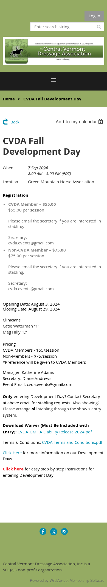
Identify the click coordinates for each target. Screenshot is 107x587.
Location (10, 181)
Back (14, 122)
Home (9, 99)
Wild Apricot (59, 580)
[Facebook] (43, 531)
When (8, 167)
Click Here (12, 452)
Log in (94, 15)
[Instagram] (64, 531)
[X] (53, 531)
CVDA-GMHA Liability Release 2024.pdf (55, 431)
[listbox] (80, 121)
